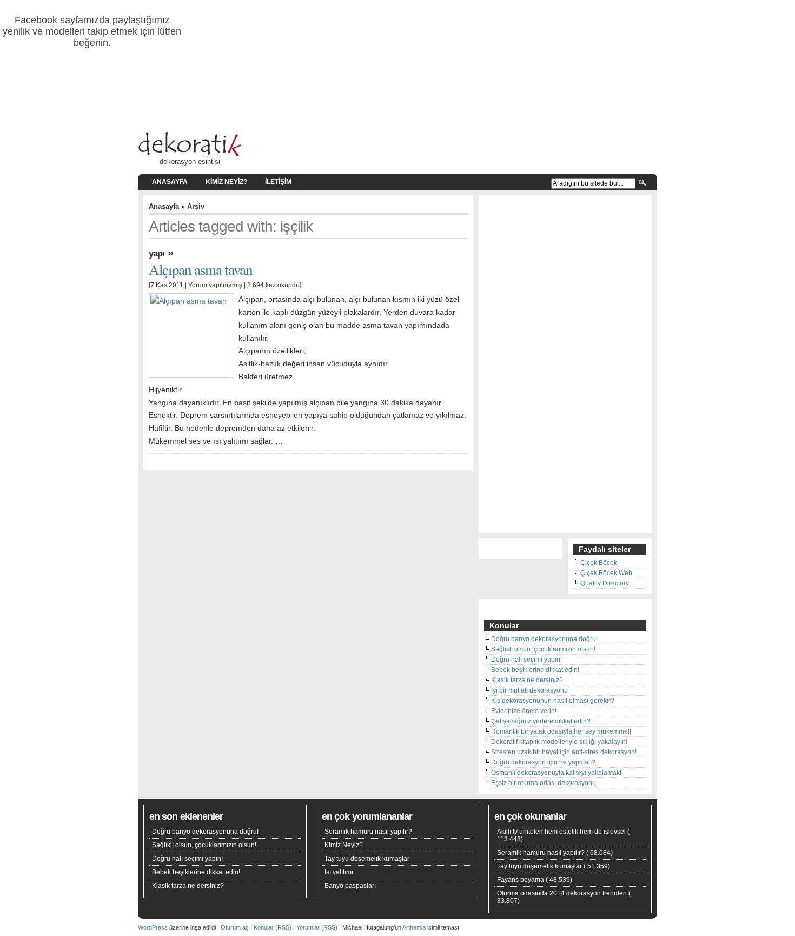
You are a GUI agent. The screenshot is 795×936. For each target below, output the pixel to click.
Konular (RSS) (273, 927)
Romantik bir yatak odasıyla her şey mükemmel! (561, 731)
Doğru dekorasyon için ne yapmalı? (543, 762)
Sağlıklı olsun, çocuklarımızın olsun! (543, 649)
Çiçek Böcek (598, 562)
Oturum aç (235, 927)
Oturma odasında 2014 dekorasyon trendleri (562, 893)
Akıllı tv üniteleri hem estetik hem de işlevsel (561, 831)
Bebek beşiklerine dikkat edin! (535, 670)
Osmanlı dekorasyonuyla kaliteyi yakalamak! (556, 772)
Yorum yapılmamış (215, 285)
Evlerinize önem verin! (523, 711)
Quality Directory (604, 583)
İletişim (278, 182)
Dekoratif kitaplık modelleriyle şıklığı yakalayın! (559, 742)
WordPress (153, 927)
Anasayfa (170, 182)
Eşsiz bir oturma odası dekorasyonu (543, 783)
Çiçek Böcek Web (606, 573)
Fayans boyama (520, 880)
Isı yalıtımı (338, 872)
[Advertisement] (565, 365)
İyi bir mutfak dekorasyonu (529, 690)
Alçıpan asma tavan (201, 269)
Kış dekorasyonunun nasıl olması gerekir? (552, 700)
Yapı (157, 253)
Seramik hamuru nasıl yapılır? (368, 831)
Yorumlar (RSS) (316, 927)
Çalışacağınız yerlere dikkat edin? (541, 721)
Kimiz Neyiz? (226, 182)
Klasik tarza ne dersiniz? (527, 680)
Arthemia (414, 927)
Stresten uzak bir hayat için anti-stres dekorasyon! (564, 752)
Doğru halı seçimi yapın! (526, 659)
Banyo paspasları (350, 885)
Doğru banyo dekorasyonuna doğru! (544, 639)
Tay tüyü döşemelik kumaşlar (366, 858)
